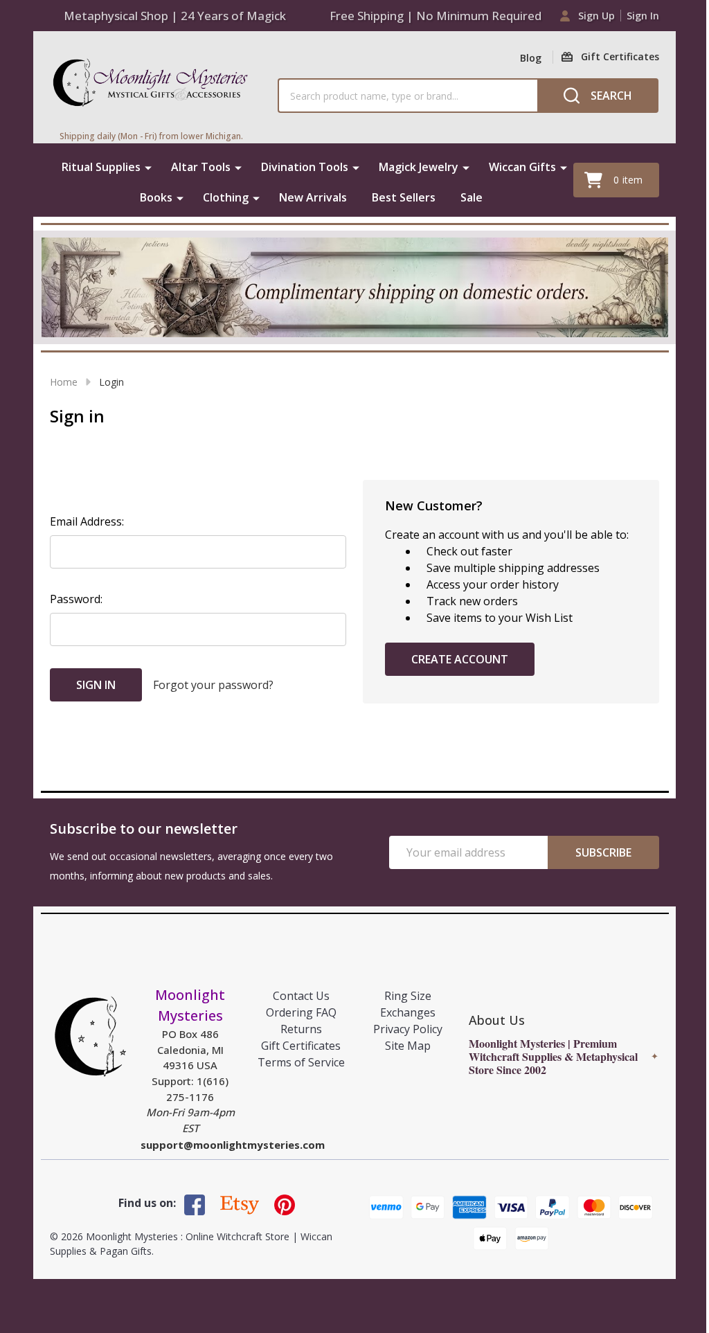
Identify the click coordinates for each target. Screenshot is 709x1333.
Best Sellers (404, 197)
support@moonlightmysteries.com (233, 1145)
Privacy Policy (407, 1029)
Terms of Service (301, 1062)
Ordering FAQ (301, 1012)
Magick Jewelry (418, 167)
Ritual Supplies (101, 167)
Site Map (408, 1045)
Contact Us (301, 995)
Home (64, 381)
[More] (148, 166)
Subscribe (603, 852)
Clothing (226, 197)
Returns (301, 1029)
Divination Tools (304, 167)
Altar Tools (201, 167)
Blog (530, 57)
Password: (76, 599)
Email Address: (87, 521)
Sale (471, 197)
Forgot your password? (213, 684)
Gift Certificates (301, 1045)
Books (156, 197)
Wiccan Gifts (522, 167)
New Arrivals (313, 197)
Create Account (459, 659)
